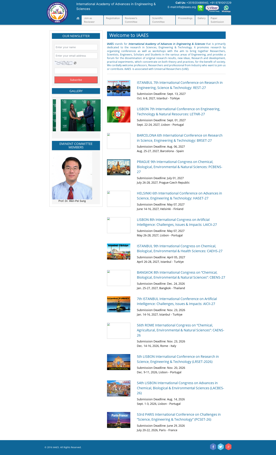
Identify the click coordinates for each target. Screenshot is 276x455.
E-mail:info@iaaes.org (182, 7)
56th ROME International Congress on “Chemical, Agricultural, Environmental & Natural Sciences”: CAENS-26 (180, 330)
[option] (72, 114)
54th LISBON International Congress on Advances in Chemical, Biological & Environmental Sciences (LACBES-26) (180, 388)
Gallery (202, 18)
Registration (113, 18)
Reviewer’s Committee (131, 20)
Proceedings (185, 18)
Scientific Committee (158, 20)
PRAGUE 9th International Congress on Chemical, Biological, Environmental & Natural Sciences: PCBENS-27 (179, 166)
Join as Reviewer (89, 20)
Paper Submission (217, 20)
